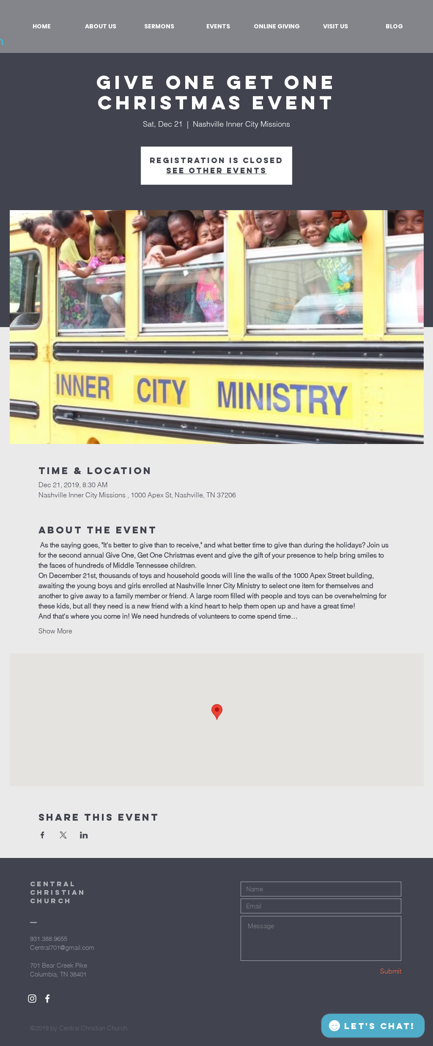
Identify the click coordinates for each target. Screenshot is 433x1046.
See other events (216, 170)
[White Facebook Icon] (47, 998)
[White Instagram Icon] (32, 998)
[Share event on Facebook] (42, 835)
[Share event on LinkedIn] (84, 835)
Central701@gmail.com (62, 947)
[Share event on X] (63, 835)
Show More (55, 631)
